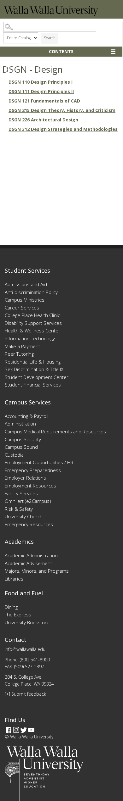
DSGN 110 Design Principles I (41, 82)
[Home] (51, 14)
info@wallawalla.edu (25, 649)
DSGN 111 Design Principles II (41, 91)
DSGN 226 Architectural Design (43, 120)
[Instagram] (16, 730)
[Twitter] (23, 730)
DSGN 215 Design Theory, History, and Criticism (62, 110)
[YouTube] (31, 730)
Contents (61, 51)
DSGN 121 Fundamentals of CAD (44, 101)
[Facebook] (8, 730)
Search (50, 38)
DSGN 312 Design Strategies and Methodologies (63, 129)
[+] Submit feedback (25, 694)
